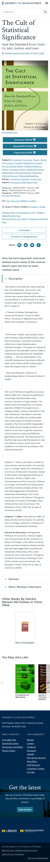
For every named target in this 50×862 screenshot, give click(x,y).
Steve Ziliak (38, 53)
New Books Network (36, 758)
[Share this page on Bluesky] (32, 245)
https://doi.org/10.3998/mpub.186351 (21, 201)
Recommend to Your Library (15, 219)
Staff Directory (33, 765)
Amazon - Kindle (38, 206)
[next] (48, 682)
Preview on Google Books (24, 236)
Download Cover (10, 132)
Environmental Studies (12, 166)
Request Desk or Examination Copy (18, 212)
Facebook (31, 747)
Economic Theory (31, 160)
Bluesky (30, 740)
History (5, 169)
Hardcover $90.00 (25, 139)
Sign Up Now (25, 809)
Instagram (31, 750)
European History (17, 169)
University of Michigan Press (23, 182)
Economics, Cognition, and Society (25, 179)
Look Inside (24, 230)
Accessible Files (9, 740)
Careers (30, 743)
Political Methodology (28, 176)
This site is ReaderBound (37, 858)
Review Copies (8, 750)
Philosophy (36, 172)
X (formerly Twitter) (35, 768)
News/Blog (32, 761)
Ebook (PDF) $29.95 (25, 146)
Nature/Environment (32, 163)
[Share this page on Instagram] (19, 245)
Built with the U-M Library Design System (19, 850)
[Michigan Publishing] (33, 830)
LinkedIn (30, 754)
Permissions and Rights (12, 747)
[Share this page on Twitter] (26, 245)
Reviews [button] (14, 579)
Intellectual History (35, 169)
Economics (17, 160)
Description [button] (15, 278)
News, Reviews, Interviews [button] (25, 586)
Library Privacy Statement (13, 854)
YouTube (31, 772)
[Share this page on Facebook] (39, 245)
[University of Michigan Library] (11, 830)
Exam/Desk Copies (10, 743)
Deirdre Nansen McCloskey (18, 53)
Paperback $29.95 (25, 152)
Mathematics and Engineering (16, 172)
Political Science (9, 176)
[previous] (2, 682)
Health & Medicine (33, 166)
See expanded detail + (11, 195)
